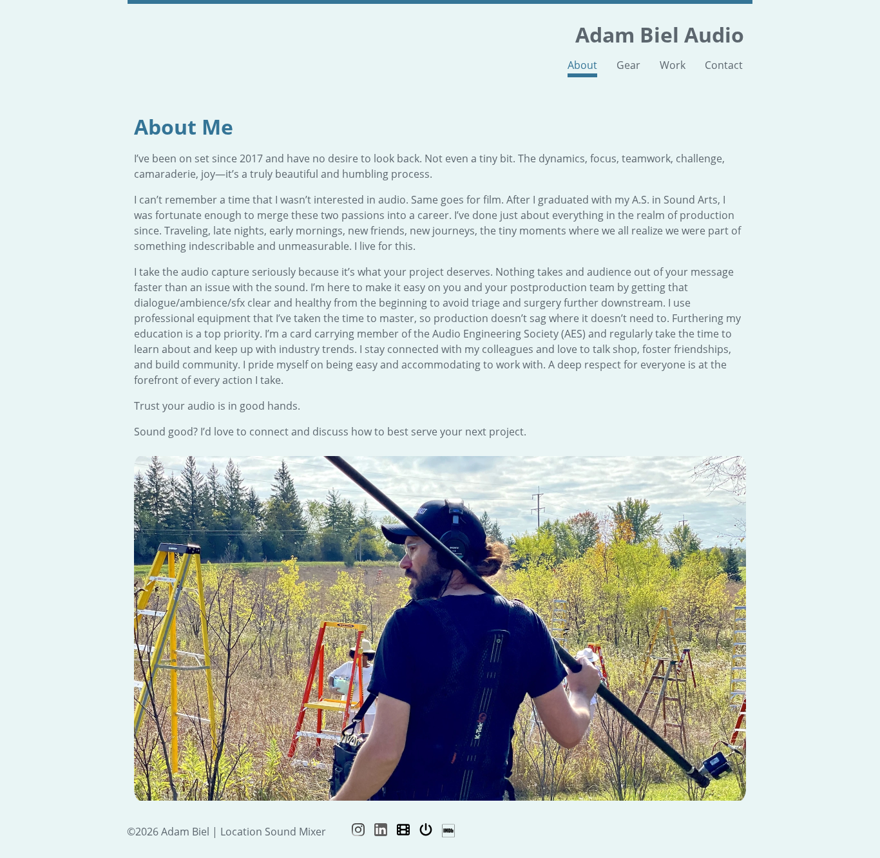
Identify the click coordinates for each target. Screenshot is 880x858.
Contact (724, 65)
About (582, 65)
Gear (628, 65)
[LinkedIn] (380, 831)
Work (672, 65)
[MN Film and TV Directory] (403, 831)
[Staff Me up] (425, 831)
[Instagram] (358, 831)
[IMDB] (448, 831)
